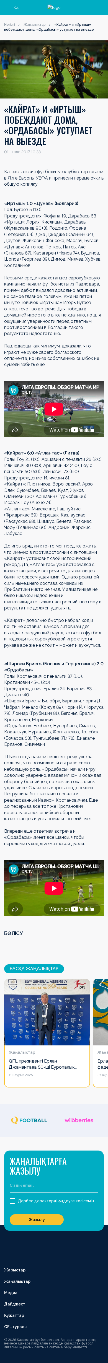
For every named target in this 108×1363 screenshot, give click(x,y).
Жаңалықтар (35, 25)
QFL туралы (15, 1327)
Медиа (10, 1293)
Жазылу (37, 1219)
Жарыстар (14, 1270)
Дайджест (14, 1304)
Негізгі (9, 25)
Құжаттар (14, 1315)
